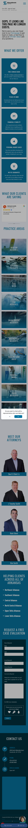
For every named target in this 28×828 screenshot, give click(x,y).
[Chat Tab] (14, 414)
